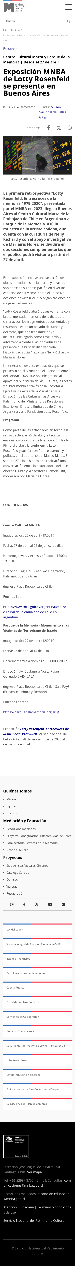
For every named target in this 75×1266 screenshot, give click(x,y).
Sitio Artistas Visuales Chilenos (27, 865)
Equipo (11, 806)
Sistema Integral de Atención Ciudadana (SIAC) (33, 944)
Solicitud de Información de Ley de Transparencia (35, 1045)
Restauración (15, 893)
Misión (11, 799)
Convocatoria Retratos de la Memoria (32, 843)
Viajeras (11, 886)
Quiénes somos (17, 790)
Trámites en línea (16, 1060)
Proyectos (12, 857)
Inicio (6, 30)
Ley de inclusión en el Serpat (23, 1075)
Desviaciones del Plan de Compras (26, 1104)
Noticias (15, 30)
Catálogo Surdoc (17, 872)
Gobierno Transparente (20, 1031)
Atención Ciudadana (18, 1207)
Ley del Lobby (14, 929)
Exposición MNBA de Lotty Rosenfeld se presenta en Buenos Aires (36, 82)
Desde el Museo (17, 850)
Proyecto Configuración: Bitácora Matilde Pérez (38, 836)
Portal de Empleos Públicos (22, 1002)
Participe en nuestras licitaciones (25, 973)
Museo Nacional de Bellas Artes (52, 112)
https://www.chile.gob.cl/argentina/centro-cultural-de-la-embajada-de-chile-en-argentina (35, 612)
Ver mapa (34, 1172)
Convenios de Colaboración (22, 1016)
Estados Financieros (18, 958)
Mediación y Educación (24, 820)
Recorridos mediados (21, 829)
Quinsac (12, 879)
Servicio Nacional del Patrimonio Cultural (34, 1220)
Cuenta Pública (15, 987)
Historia (11, 813)
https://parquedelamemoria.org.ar (29, 712)
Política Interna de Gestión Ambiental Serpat (32, 1089)
